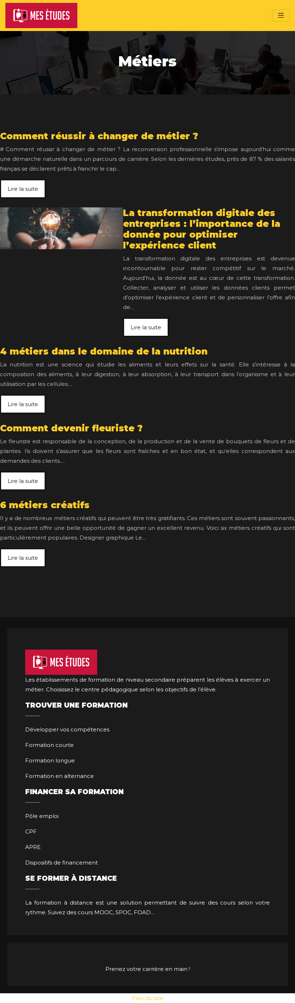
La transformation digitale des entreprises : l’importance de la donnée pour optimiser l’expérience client (201, 229)
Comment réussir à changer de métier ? (99, 136)
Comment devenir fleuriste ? (71, 428)
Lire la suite (23, 188)
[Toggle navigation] (281, 15)
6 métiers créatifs (45, 505)
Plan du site (147, 998)
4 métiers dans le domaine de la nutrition (104, 351)
